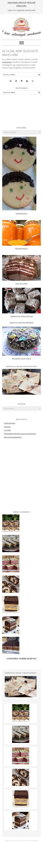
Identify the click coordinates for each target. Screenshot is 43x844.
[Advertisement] (19, 111)
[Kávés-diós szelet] (10, 653)
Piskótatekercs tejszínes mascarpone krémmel (20, 434)
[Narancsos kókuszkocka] (21, 313)
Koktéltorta (21, 284)
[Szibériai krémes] (10, 531)
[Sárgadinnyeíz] (21, 245)
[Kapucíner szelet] (10, 633)
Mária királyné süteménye (13, 437)
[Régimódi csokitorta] (21, 355)
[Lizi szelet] (10, 572)
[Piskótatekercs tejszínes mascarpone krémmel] (10, 592)
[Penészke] (10, 551)
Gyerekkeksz (21, 214)
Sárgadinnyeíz (21, 249)
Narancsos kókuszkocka (21, 316)
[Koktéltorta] (21, 280)
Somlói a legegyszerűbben (21, 323)
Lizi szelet (7, 430)
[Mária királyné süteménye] (10, 612)
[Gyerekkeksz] (19, 210)
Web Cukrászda (21, 26)
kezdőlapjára (6, 62)
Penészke (7, 427)
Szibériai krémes (9, 423)
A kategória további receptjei (21, 659)
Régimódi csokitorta (21, 359)
